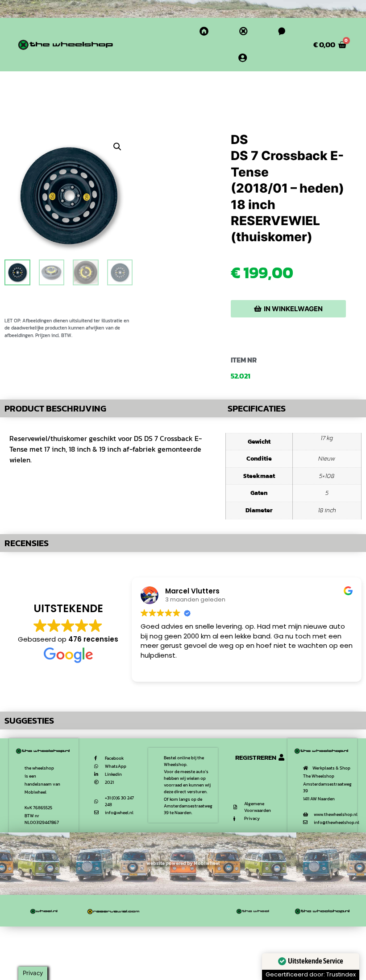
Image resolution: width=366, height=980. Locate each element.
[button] (117, 147)
